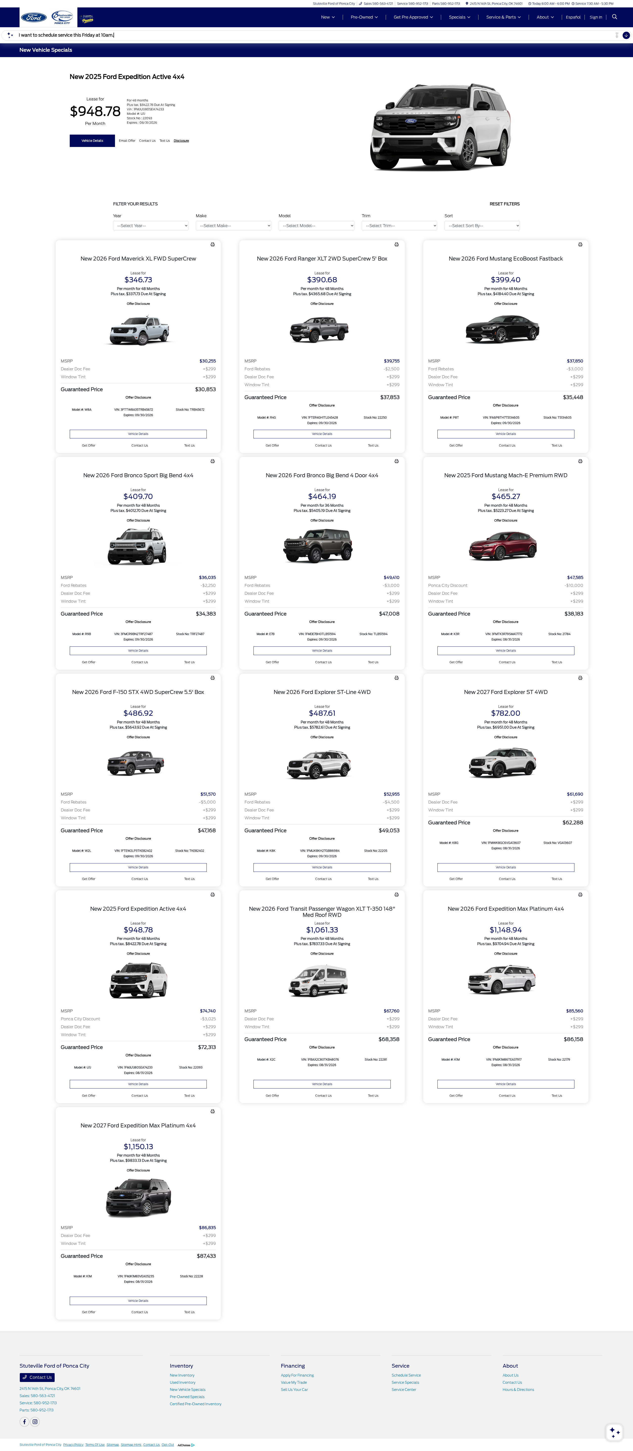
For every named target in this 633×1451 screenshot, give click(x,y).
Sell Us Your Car (294, 1390)
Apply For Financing (297, 1375)
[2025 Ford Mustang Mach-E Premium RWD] (506, 547)
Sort (449, 216)
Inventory (181, 1366)
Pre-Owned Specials (187, 1397)
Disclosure (181, 141)
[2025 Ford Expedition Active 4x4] (138, 980)
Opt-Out (168, 1445)
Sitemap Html (131, 1445)
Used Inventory (182, 1382)
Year (117, 216)
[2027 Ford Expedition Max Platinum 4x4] (138, 1197)
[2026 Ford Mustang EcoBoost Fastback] (506, 330)
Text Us (189, 445)
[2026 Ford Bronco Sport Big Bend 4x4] (138, 547)
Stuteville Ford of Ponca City (40, 1445)
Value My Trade (294, 1382)
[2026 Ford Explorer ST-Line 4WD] (322, 764)
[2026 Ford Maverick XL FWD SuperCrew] (138, 330)
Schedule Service (406, 1375)
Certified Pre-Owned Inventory (195, 1404)
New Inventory (182, 1375)
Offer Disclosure (138, 304)
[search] (614, 17)
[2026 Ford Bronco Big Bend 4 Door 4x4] (322, 547)
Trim (366, 216)
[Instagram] (35, 1422)
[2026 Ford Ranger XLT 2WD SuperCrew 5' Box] (322, 330)
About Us (511, 1375)
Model (285, 216)
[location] (467, 3)
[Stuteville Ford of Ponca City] (48, 17)
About (510, 1366)
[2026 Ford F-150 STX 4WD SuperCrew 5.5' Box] (138, 764)
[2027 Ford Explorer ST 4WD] (506, 764)
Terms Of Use (95, 1445)
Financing (293, 1366)
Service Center (404, 1390)
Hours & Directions (518, 1390)
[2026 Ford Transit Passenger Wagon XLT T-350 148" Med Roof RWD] (322, 980)
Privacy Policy (73, 1445)
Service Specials (405, 1382)
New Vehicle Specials (187, 1390)
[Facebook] (24, 1422)
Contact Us (40, 1377)
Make (201, 216)
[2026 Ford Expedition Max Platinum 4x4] (506, 980)
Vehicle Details (92, 141)
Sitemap (113, 1445)
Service (400, 1366)
